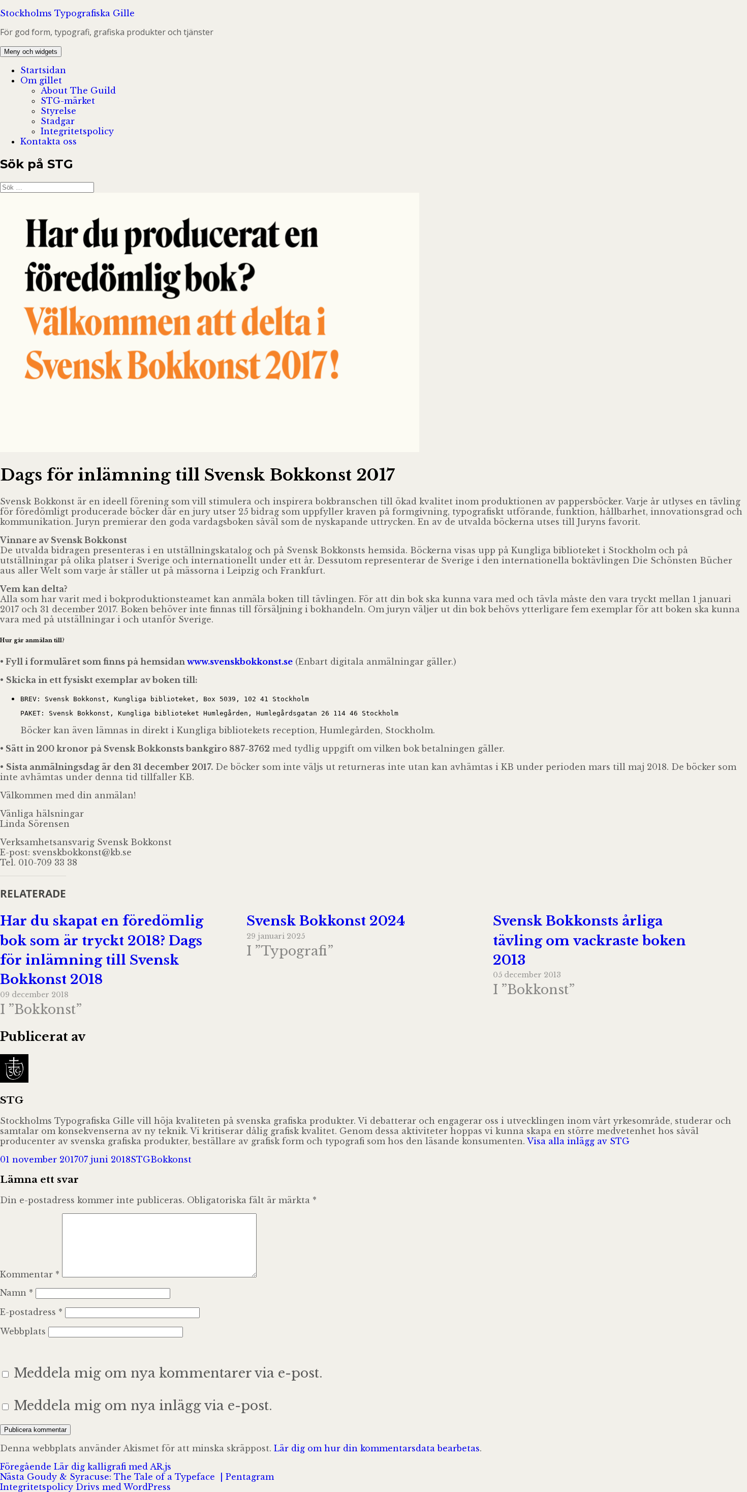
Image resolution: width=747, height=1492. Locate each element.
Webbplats (23, 1331)
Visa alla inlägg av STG (578, 1141)
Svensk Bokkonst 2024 (325, 921)
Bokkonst (171, 1159)
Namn (16, 1293)
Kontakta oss (48, 141)
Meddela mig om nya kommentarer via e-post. (168, 1373)
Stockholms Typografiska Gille (67, 13)
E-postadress (31, 1312)
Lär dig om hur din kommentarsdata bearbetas (377, 1448)
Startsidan (43, 70)
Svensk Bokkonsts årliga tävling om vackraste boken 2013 (589, 940)
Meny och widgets (30, 51)
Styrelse (58, 111)
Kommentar (29, 1274)
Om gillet (41, 80)
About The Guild (78, 90)
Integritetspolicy (77, 131)
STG (140, 1159)
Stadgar (58, 121)
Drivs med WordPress (123, 1487)
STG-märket (68, 101)
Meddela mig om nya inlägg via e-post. (143, 1405)
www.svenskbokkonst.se (240, 662)
